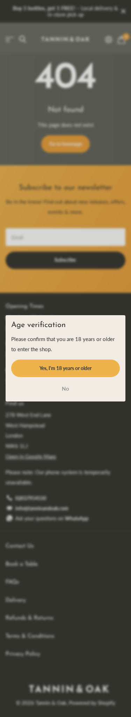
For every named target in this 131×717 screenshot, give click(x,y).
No (65, 388)
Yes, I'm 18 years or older (65, 368)
